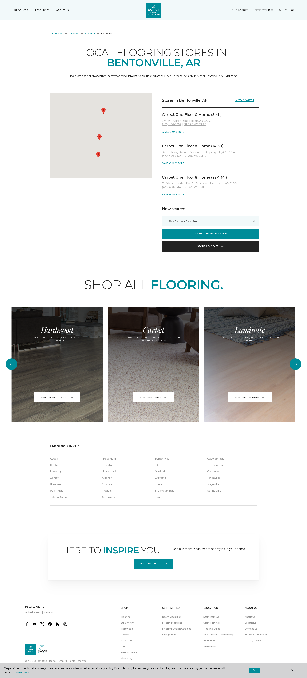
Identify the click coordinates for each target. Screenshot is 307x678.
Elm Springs (215, 465)
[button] (280, 10)
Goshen (107, 477)
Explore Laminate (247, 397)
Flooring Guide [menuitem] (211, 628)
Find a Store (240, 10)
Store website (195, 124)
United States (33, 612)
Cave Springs (215, 458)
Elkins (158, 465)
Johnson (107, 484)
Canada (48, 612)
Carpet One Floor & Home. (49, 660)
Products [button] (21, 10)
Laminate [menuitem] (126, 640)
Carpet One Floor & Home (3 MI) (192, 114)
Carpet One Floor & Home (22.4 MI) (194, 177)
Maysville (213, 484)
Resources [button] (42, 10)
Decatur (107, 465)
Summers (108, 497)
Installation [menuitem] (209, 646)
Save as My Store (173, 131)
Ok (254, 670)
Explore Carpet (150, 397)
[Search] (254, 221)
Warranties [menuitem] (209, 640)
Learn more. (22, 672)
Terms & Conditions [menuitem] (256, 634)
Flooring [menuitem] (125, 616)
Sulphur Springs (60, 497)
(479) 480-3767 (171, 124)
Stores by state (208, 246)
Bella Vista (109, 458)
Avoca (54, 458)
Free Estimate (264, 10)
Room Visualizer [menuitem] (171, 616)
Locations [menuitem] (250, 622)
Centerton (56, 465)
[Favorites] (286, 10)
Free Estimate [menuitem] (129, 652)
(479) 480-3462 (171, 187)
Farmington (57, 471)
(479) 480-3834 (171, 155)
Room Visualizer (151, 563)
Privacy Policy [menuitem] (253, 640)
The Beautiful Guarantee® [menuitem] (218, 634)
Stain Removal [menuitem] (211, 616)
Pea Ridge (56, 490)
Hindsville (213, 477)
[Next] (295, 364)
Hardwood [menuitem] (127, 628)
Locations (74, 33)
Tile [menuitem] (123, 646)
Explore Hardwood (53, 397)
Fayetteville (109, 471)
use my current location (210, 233)
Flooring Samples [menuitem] (172, 622)
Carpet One (56, 33)
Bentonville (162, 458)
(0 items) (292, 10)
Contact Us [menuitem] (251, 628)
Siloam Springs (164, 490)
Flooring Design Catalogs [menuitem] (176, 628)
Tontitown (161, 497)
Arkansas (90, 33)
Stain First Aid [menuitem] (211, 622)
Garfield (160, 471)
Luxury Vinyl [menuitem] (128, 622)
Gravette (160, 477)
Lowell (159, 484)
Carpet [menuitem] (125, 634)
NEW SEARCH (244, 100)
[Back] (11, 364)
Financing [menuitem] (126, 658)
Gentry (54, 477)
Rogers (107, 490)
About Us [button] (62, 10)
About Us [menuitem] (250, 616)
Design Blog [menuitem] (169, 634)
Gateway (213, 471)
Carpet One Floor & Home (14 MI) (193, 146)
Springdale (214, 490)
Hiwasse (55, 484)
